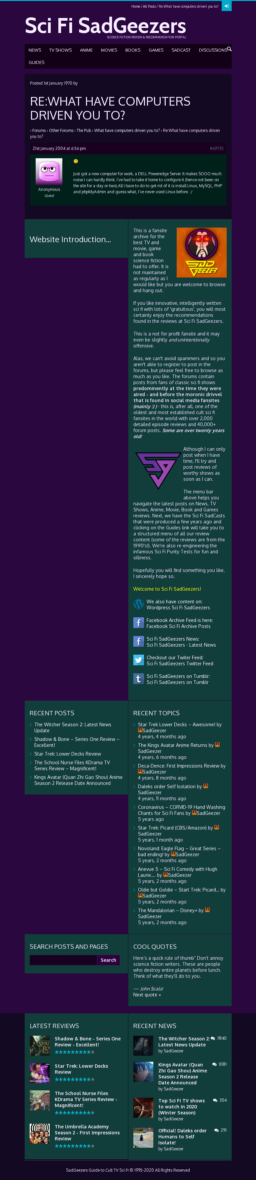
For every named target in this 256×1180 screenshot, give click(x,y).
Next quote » (147, 994)
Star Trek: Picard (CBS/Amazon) (172, 828)
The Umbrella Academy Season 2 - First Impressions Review (87, 1132)
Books (132, 50)
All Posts (149, 6)
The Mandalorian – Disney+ (167, 910)
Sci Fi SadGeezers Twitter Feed (178, 663)
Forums (39, 130)
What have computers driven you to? (127, 130)
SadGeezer (173, 1050)
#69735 (217, 148)
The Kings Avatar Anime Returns (172, 745)
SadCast (181, 50)
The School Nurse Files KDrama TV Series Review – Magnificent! (72, 765)
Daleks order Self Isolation (167, 786)
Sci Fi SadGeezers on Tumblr (176, 682)
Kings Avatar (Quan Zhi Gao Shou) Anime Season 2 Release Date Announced (78, 780)
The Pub (84, 130)
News (35, 50)
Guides (36, 62)
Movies (109, 50)
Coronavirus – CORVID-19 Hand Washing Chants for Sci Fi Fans (181, 810)
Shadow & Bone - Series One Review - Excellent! (88, 1041)
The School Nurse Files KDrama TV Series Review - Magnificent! (86, 1099)
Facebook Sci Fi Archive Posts (177, 626)
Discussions (213, 50)
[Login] (227, 6)
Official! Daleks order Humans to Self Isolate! (182, 1136)
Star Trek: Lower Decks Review (67, 754)
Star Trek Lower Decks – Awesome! (176, 724)
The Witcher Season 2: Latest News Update (184, 1041)
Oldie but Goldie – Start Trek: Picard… (178, 889)
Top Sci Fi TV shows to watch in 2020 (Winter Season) (181, 1106)
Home (135, 6)
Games (156, 50)
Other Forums (61, 130)
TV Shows (60, 50)
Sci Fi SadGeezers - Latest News (180, 645)
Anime (86, 50)
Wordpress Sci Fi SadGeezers (177, 607)
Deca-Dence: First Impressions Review (178, 766)
